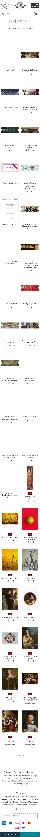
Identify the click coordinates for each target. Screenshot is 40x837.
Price (23, 28)
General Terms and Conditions (17, 781)
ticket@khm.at (27, 776)
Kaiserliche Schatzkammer (28, 797)
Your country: (6, 816)
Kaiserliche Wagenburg (9, 799)
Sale (19, 28)
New (14, 28)
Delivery (4, 781)
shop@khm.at (27, 778)
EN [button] (5, 14)
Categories (11, 21)
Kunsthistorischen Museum (11, 797)
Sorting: (8, 28)
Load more (20, 755)
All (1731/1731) (22, 21)
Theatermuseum (22, 799)
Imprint (30, 781)
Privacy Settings (22, 783)
